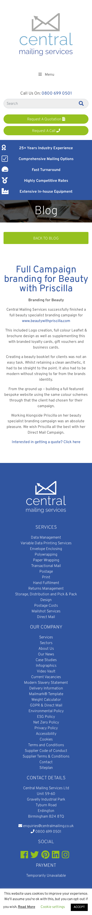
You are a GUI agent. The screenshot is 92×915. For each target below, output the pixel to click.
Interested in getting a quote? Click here (46, 442)
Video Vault (46, 671)
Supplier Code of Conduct (46, 751)
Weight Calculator (46, 699)
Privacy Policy (46, 728)
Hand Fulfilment (46, 583)
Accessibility (46, 734)
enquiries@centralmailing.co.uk (48, 826)
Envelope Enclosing (46, 549)
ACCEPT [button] (79, 907)
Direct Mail (46, 617)
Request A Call (44, 131)
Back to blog (46, 238)
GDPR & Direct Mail (46, 705)
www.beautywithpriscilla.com (46, 321)
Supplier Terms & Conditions (46, 756)
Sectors (46, 643)
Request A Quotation (44, 119)
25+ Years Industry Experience (46, 148)
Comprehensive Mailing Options (46, 159)
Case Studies (46, 660)
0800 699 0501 (57, 93)
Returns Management (46, 588)
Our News (46, 654)
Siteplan (46, 768)
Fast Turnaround (46, 170)
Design (46, 600)
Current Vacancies (46, 677)
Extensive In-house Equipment (46, 191)
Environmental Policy (46, 711)
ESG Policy (46, 717)
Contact (46, 762)
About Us (46, 648)
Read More (26, 907)
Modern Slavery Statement (46, 682)
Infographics (46, 665)
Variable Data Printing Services (46, 543)
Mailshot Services (46, 611)
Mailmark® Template (46, 694)
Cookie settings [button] (53, 907)
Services (46, 527)
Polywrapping (46, 554)
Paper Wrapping (46, 560)
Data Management (46, 537)
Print (46, 577)
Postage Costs (46, 605)
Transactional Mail (46, 566)
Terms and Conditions (46, 745)
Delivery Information (46, 688)
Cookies (46, 739)
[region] (46, 211)
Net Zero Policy (46, 722)
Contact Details (46, 778)
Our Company (46, 627)
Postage (46, 571)
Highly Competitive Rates (46, 181)
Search (82, 103)
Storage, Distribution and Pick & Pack (46, 594)
